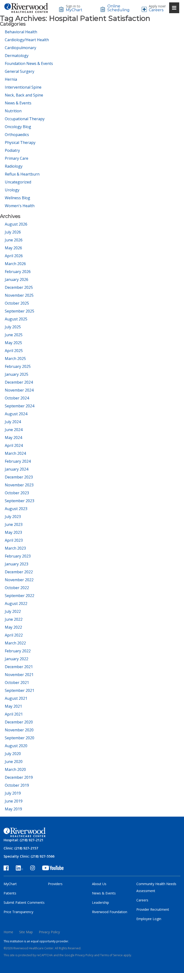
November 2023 (19, 485)
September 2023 (19, 500)
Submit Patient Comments (24, 902)
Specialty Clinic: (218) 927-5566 (29, 856)
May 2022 (13, 627)
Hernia (11, 79)
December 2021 (19, 666)
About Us (99, 884)
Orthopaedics (17, 134)
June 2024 (14, 429)
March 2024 (15, 453)
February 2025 (18, 366)
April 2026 (14, 255)
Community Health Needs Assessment (156, 887)
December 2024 (19, 382)
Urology (12, 190)
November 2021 (19, 674)
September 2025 (19, 311)
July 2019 (13, 793)
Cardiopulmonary (20, 47)
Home (8, 932)
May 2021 (13, 706)
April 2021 (14, 714)
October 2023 (17, 492)
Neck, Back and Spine (24, 95)
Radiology (14, 166)
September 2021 (19, 690)
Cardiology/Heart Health (27, 39)
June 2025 (14, 334)
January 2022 (16, 658)
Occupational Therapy (25, 118)
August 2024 (16, 413)
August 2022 (16, 603)
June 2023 (14, 524)
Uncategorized (18, 182)
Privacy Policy (49, 932)
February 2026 (18, 271)
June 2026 (14, 240)
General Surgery (19, 71)
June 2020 (14, 761)
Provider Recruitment (152, 909)
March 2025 (15, 358)
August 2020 (16, 745)
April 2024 (14, 445)
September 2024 (19, 406)
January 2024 (16, 469)
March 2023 (15, 548)
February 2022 (18, 651)
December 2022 (19, 572)
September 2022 (19, 595)
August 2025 (16, 319)
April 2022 (14, 635)
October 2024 (17, 398)
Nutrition (13, 111)
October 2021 (17, 682)
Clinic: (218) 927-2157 (21, 848)
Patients (10, 893)
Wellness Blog (17, 197)
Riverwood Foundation (109, 912)
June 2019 (14, 801)
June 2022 (14, 619)
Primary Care (16, 158)
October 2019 (17, 785)
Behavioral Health (21, 31)
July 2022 (13, 611)
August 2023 (16, 508)
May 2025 (13, 342)
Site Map (26, 932)
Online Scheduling (117, 8)
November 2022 (19, 579)
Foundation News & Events (29, 63)
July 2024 (13, 421)
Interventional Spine (23, 87)
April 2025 (14, 350)
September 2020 (19, 737)
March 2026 (15, 263)
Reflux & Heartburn (22, 174)
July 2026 (13, 232)
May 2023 (13, 532)
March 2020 (15, 769)
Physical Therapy (20, 142)
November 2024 (19, 390)
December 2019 (19, 777)
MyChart (74, 10)
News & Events (18, 103)
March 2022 (15, 643)
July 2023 (13, 516)
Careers (156, 10)
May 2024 (13, 437)
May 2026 (13, 247)
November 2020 (19, 730)
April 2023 (14, 540)
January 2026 (16, 279)
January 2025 (16, 374)
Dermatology (17, 55)
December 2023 (19, 477)
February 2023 (18, 556)
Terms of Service (111, 955)
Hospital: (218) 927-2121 (23, 840)
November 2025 (19, 295)
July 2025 (13, 327)
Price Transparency (18, 912)
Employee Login (148, 918)
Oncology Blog (18, 126)
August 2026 (16, 224)
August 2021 (16, 698)
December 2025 (19, 287)
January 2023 (16, 564)
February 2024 (18, 461)
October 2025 (17, 303)
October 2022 (17, 587)
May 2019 (13, 809)
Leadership (100, 902)
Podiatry (12, 150)
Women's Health (19, 205)
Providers (55, 884)
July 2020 (13, 753)
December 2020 (19, 722)
